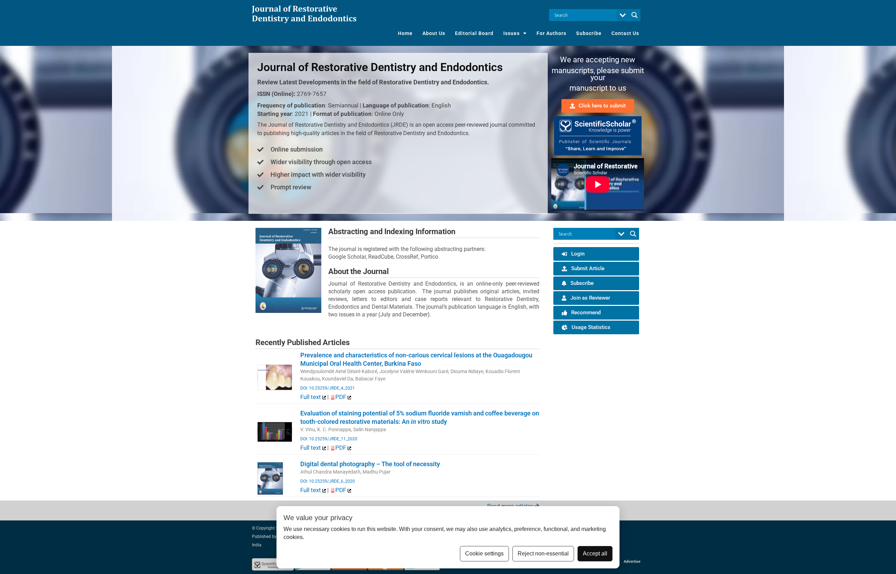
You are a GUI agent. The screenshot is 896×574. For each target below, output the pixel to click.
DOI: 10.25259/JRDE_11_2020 (328, 438)
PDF (341, 396)
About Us (433, 33)
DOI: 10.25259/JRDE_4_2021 (327, 388)
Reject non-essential (543, 553)
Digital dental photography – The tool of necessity (370, 464)
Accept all (595, 553)
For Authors (551, 33)
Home (405, 33)
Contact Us (625, 33)
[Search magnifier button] (634, 15)
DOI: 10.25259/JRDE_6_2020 (327, 481)
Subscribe (589, 33)
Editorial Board (474, 33)
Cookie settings (484, 553)
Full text (311, 396)
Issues (511, 33)
